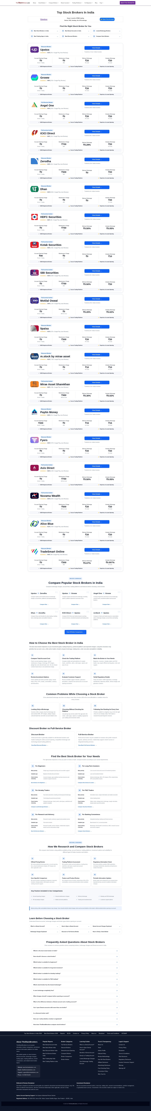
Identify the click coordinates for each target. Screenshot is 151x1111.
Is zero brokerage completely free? (43, 990)
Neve (2, 1109)
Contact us (76, 1033)
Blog (96, 3)
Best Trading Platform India (50, 1061)
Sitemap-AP (122, 1068)
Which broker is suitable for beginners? (45, 962)
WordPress (16, 1109)
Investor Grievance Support (126, 1062)
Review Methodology (103, 1056)
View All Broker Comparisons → (75, 632)
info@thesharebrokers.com (28, 1069)
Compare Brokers (66, 1053)
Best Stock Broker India (49, 1047)
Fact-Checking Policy (104, 1068)
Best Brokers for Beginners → (38, 782)
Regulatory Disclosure (125, 1059)
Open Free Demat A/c (128, 2)
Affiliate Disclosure (103, 1062)
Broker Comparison (66, 1056)
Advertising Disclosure (104, 1065)
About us (93, 1033)
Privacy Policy (85, 1033)
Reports (62, 1033)
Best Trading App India (49, 1058)
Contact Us (122, 1044)
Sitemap (121, 1065)
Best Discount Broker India (50, 1050)
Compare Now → (44, 604)
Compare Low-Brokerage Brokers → (40, 806)
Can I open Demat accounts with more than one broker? (50, 1007)
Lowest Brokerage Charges (87, 1058)
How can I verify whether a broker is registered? (47, 1019)
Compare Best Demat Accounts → (86, 782)
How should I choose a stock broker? (44, 956)
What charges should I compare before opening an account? (51, 996)
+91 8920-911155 (26, 1075)
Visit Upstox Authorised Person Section (45, 1095)
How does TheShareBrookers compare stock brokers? (49, 1024)
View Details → (97, 48)
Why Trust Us (101, 1074)
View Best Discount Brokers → (39, 745)
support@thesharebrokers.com (30, 1072)
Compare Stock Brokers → (85, 831)
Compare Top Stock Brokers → (86, 806)
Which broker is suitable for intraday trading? (47, 973)
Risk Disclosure (123, 1056)
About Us (100, 1044)
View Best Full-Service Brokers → (87, 745)
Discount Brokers (66, 1047)
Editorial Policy (102, 1053)
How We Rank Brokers (104, 1059)
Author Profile (101, 1050)
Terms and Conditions (113, 1033)
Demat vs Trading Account (87, 1055)
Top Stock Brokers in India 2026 (33, 1033)
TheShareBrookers (73, 1103)
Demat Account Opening (68, 1050)
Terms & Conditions (124, 1053)
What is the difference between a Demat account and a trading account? (55, 1001)
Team (99, 1047)
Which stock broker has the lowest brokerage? (47, 984)
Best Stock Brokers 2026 (51, 1033)
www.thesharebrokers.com (29, 1067)
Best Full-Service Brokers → (38, 831)
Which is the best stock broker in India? (45, 950)
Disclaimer (102, 1033)
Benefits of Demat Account (87, 1052)
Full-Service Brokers (66, 1044)
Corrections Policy (103, 1071)
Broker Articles (65, 1059)
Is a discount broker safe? (41, 1013)
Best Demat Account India (50, 1044)
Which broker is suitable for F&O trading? (45, 979)
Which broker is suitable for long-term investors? (48, 967)
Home (34, 3)
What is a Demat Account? (87, 1044)
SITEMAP (124, 1033)
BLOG (69, 1033)
